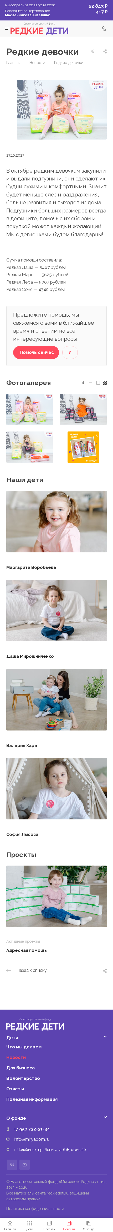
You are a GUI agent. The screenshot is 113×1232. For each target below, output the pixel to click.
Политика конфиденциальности (35, 1208)
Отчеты (15, 1088)
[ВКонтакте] (12, 1165)
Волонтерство (23, 1078)
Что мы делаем (24, 1046)
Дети (12, 1037)
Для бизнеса (20, 1067)
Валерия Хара (21, 745)
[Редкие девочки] (62, 109)
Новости (16, 1057)
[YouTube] (24, 1165)
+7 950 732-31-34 (32, 1129)
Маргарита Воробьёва (31, 567)
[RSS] (92, 51)
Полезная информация (32, 1099)
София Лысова (22, 834)
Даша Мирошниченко (30, 656)
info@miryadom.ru (31, 1139)
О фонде (16, 1118)
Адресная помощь (26, 950)
